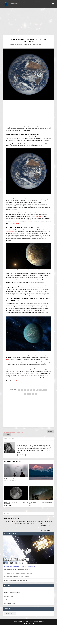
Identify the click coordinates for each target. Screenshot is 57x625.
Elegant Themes (24, 621)
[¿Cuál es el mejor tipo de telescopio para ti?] (41, 493)
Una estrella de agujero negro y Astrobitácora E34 (17, 569)
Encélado (47, 357)
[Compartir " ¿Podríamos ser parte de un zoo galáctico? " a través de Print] (45, 389)
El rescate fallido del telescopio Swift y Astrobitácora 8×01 (19, 566)
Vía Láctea (38, 216)
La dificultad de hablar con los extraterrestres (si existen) (12, 479)
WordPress (40, 621)
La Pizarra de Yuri (8, 600)
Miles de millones (8, 596)
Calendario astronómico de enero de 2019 (40, 482)
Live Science (15, 380)
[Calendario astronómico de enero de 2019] (41, 472)
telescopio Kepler (10, 231)
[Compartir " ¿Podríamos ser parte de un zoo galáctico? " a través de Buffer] (36, 389)
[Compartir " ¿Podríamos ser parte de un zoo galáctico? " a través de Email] (42, 389)
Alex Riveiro (19, 44)
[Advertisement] (28, 21)
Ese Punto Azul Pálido (9, 589)
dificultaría (8, 361)
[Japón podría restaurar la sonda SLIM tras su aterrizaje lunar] (16, 493)
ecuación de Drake (14, 223)
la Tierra (27, 200)
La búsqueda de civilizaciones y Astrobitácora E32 (17, 576)
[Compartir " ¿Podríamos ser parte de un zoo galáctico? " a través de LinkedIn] (33, 389)
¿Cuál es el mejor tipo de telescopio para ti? (40, 502)
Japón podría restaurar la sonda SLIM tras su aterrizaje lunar (16, 502)
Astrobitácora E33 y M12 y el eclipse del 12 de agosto (18, 573)
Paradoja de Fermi (27, 221)
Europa (7, 359)
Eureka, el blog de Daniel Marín (12, 592)
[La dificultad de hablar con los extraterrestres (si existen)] (16, 470)
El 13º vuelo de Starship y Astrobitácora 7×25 (15, 580)
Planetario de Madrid (9, 603)
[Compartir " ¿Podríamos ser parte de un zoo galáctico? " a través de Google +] (24, 389)
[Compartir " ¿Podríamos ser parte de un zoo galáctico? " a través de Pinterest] (30, 389)
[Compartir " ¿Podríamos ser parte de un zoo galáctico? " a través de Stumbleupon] (39, 389)
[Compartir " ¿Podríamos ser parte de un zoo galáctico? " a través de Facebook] (18, 389)
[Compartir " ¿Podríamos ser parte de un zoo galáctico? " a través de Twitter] (21, 389)
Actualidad (35, 44)
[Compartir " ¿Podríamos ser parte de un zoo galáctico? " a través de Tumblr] (27, 389)
